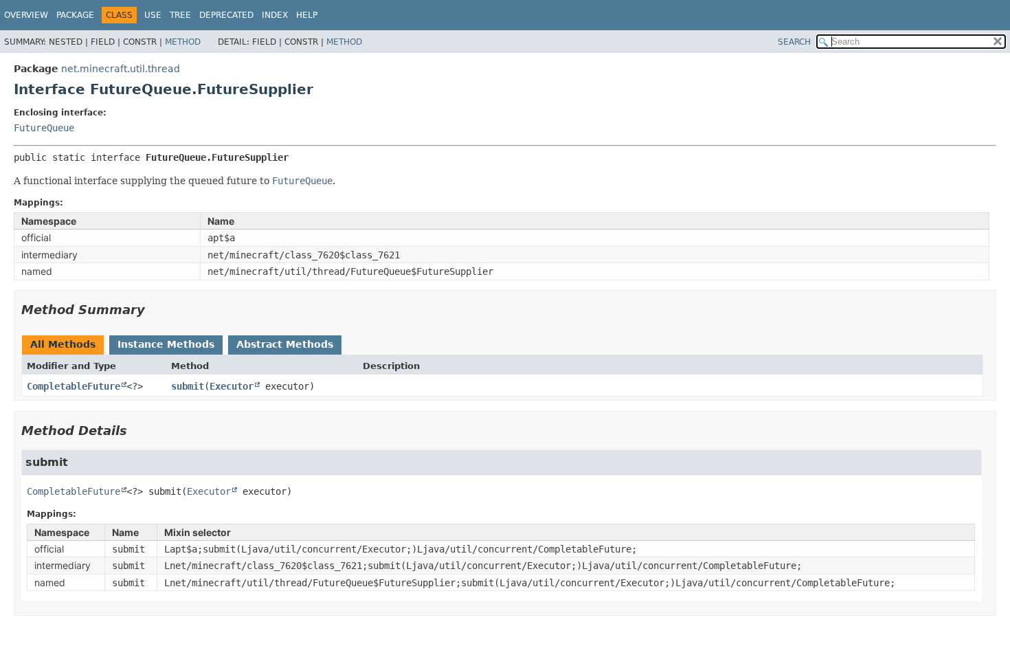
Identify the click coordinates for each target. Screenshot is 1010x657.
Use (152, 15)
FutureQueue (44, 127)
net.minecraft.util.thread (120, 68)
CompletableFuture (73, 386)
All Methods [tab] (63, 344)
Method (183, 42)
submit (187, 386)
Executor (232, 386)
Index (275, 15)
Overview (26, 15)
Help (306, 15)
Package (75, 15)
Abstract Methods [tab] (284, 344)
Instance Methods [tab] (165, 344)
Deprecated (226, 15)
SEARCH (794, 42)
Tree (180, 15)
